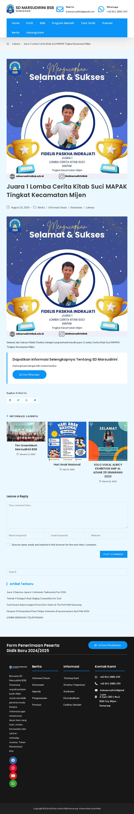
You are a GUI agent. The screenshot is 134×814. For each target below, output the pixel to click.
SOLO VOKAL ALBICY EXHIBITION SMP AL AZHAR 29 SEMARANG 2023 (108, 470)
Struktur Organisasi (74, 684)
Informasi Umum (57, 207)
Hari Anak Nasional (67, 465)
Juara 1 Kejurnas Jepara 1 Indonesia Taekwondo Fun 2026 (36, 592)
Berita (41, 207)
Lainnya (90, 207)
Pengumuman (39, 697)
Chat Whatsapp (30, 374)
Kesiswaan (76, 207)
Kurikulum (69, 691)
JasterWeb (96, 808)
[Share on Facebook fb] (10, 400)
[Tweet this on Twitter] (18, 400)
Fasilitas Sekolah (72, 704)
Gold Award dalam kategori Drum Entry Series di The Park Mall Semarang (44, 604)
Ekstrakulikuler (72, 697)
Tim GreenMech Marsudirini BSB (26, 447)
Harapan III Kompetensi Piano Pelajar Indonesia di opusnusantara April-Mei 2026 (48, 611)
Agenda (36, 691)
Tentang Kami (71, 678)
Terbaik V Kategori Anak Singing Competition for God (34, 598)
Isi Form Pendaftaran (109, 645)
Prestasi (36, 704)
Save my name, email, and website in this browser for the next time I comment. (54, 544)
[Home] (8, 43)
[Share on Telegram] (34, 400)
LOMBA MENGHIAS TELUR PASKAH (25, 617)
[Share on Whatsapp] (26, 400)
